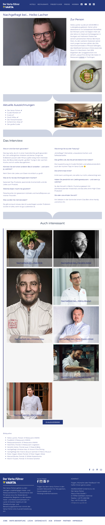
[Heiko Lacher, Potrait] (34, 19)
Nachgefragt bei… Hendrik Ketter (76, 263)
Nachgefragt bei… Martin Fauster (29, 415)
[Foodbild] (86, 61)
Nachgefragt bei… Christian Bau (29, 339)
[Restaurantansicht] (78, 104)
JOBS (5, 521)
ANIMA (81, 57)
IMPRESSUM (77, 521)
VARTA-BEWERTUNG (17, 521)
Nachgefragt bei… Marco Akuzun (76, 301)
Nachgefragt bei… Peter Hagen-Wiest (76, 339)
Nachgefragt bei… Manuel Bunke (76, 377)
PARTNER (67, 521)
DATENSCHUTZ (41, 521)
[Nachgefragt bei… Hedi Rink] (29, 248)
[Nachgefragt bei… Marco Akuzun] (76, 286)
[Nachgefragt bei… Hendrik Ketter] (76, 248)
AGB (50, 521)
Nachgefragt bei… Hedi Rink (29, 263)
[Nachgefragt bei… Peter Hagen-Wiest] (76, 324)
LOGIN (30, 521)
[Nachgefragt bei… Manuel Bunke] (76, 362)
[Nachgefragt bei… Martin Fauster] (29, 400)
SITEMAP (57, 521)
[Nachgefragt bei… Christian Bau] (29, 305)
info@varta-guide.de (79, 503)
